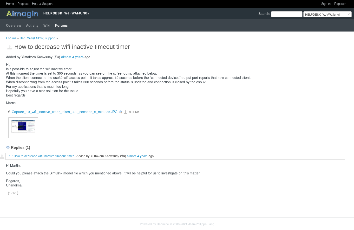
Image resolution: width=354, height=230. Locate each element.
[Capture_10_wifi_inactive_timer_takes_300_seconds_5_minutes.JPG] (23, 125)
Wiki (46, 25)
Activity (32, 25)
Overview (13, 25)
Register (340, 3)
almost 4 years (72, 56)
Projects (23, 3)
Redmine (163, 224)
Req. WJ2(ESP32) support (37, 38)
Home (10, 3)
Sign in (326, 3)
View (121, 112)
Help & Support (42, 3)
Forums (61, 25)
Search (263, 13)
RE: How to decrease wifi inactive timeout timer (40, 156)
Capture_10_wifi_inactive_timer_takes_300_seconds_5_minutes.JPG (65, 111)
